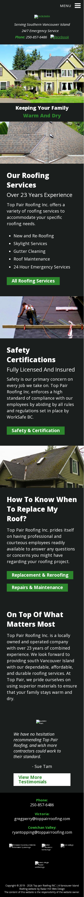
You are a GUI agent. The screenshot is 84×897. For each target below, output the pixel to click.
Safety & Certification (36, 430)
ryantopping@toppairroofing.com (42, 832)
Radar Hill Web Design (52, 888)
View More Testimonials (32, 779)
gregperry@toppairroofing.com (42, 818)
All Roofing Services (33, 281)
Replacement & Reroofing (40, 575)
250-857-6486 (36, 37)
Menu (65, 5)
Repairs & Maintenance (37, 587)
